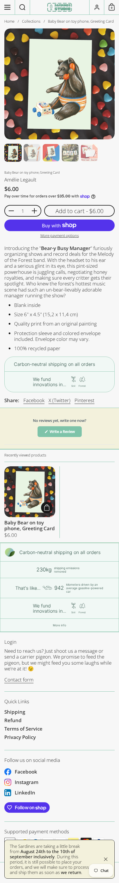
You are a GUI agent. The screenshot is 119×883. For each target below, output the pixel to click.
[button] (22, 7)
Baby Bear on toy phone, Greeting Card (30, 502)
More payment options (59, 235)
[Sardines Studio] (59, 7)
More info (59, 625)
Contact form (19, 679)
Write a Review (65, 433)
